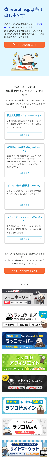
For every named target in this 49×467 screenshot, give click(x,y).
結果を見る (24, 135)
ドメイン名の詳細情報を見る (24, 270)
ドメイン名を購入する (26, 45)
